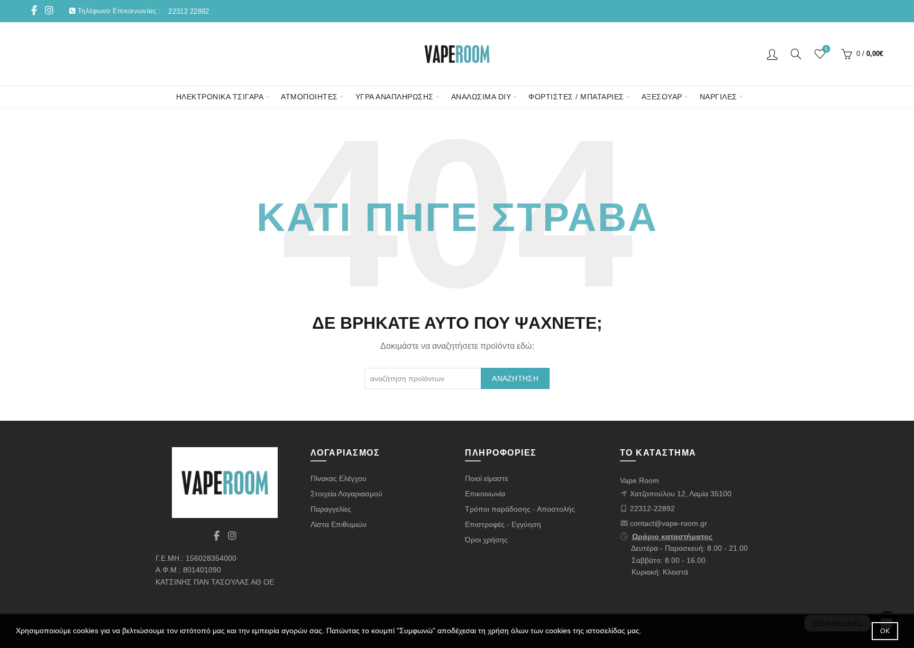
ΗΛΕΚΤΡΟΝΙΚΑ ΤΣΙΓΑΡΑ (220, 96)
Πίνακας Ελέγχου (338, 478)
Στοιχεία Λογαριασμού (346, 493)
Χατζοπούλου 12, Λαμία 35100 (681, 493)
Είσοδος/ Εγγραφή (772, 54)
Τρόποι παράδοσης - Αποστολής (520, 509)
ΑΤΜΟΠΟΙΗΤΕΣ (309, 96)
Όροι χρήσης (486, 539)
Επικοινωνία (485, 493)
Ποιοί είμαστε (486, 478)
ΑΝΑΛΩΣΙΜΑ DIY (481, 96)
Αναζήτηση (515, 378)
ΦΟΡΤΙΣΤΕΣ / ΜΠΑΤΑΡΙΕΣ (576, 96)
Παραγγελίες (330, 509)
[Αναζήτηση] (796, 54)
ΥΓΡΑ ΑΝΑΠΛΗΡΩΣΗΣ (394, 96)
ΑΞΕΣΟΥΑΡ (662, 96)
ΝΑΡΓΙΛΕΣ (718, 96)
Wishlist (826, 49)
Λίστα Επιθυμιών (338, 524)
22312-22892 (652, 508)
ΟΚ (885, 631)
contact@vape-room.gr (668, 523)
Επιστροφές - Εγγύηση (503, 524)
